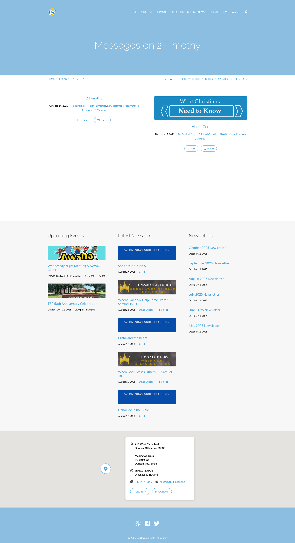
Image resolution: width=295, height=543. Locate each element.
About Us (146, 12)
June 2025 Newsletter (205, 310)
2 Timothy (79, 79)
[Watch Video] (158, 310)
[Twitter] (156, 523)
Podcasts (87, 110)
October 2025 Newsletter (207, 248)
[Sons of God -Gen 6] (147, 257)
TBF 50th (213, 12)
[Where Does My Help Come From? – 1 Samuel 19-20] (147, 291)
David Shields (146, 309)
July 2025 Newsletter (204, 294)
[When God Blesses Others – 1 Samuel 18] (147, 363)
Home (133, 12)
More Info (140, 491)
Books (209, 79)
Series (196, 79)
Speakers (224, 79)
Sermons (161, 12)
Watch (236, 12)
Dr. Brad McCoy (186, 134)
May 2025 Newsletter (204, 326)
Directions (161, 491)
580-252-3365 (143, 481)
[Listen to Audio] (140, 272)
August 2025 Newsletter (206, 279)
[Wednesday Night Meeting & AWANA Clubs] (77, 257)
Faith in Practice (97, 105)
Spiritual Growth (207, 134)
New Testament (115, 105)
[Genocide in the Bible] (147, 401)
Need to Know (227, 134)
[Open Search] (246, 12)
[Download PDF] (144, 272)
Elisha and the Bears (132, 338)
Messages (63, 79)
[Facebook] (147, 523)
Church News (196, 12)
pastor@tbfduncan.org (172, 481)
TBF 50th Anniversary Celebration (72, 304)
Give (225, 12)
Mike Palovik (78, 105)
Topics (183, 79)
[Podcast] (138, 523)
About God (200, 126)
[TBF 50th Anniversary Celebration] (77, 295)
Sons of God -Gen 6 (132, 266)
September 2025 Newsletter (209, 263)
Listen (210, 148)
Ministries (177, 12)
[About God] (200, 117)
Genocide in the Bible (133, 410)
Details (84, 120)
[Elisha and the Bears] (147, 329)
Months (240, 79)
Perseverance (131, 105)
